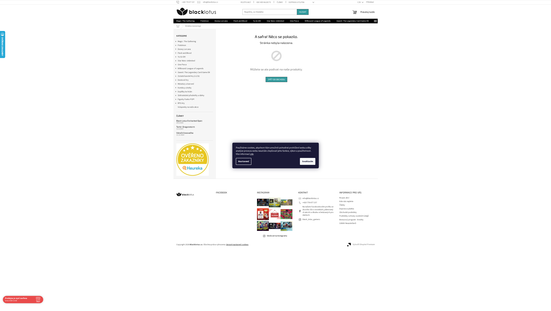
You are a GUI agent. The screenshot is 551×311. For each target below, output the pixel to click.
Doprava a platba (296, 2)
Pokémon (182, 45)
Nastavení (243, 161)
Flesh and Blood (184, 53)
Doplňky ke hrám (185, 91)
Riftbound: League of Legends (191, 68)
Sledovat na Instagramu (277, 235)
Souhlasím (307, 161)
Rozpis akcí (246, 2)
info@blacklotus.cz (311, 198)
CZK (359, 2)
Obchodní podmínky (348, 212)
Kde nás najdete (264, 2)
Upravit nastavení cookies (237, 244)
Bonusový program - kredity (351, 219)
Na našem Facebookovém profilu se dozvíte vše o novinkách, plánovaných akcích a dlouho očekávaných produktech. (318, 211)
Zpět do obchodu (276, 79)
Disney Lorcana (184, 49)
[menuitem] (185, 21)
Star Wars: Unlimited (186, 60)
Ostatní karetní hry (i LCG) (189, 76)
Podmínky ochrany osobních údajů (354, 216)
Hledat (302, 12)
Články (280, 2)
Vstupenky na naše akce (188, 107)
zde (252, 154)
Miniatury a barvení (186, 84)
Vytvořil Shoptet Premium (364, 244)
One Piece (182, 64)
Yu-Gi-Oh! (182, 56)
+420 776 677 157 (310, 202)
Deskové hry (183, 80)
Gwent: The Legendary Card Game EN (194, 72)
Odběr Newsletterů (347, 223)
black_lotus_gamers (311, 219)
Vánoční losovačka (184, 133)
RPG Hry (181, 103)
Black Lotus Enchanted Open (189, 121)
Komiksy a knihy (184, 87)
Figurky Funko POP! (186, 99)
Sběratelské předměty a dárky (191, 95)
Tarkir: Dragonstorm (185, 127)
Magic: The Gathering (187, 41)
